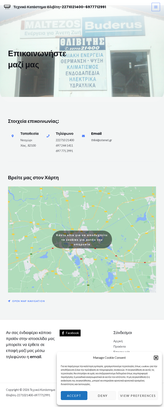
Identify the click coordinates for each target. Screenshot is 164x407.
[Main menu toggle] (156, 7)
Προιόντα (119, 346)
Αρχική (118, 341)
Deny (103, 395)
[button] (156, 358)
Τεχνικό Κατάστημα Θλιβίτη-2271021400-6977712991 (59, 6)
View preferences (138, 395)
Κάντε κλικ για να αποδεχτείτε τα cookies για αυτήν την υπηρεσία (82, 239)
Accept (74, 395)
